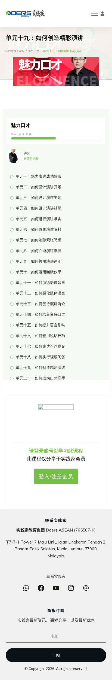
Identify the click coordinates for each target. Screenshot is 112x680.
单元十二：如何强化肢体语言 (40, 293)
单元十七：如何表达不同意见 (40, 346)
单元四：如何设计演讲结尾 (38, 208)
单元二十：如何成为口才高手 (40, 378)
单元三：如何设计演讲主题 (38, 197)
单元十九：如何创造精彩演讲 (40, 367)
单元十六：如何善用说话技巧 (40, 335)
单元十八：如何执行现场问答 (40, 356)
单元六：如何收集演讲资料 (38, 229)
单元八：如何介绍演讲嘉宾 (38, 250)
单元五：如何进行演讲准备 (38, 218)
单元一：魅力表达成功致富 (38, 176)
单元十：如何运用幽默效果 (38, 271)
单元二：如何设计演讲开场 (38, 186)
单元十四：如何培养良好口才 (40, 314)
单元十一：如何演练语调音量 (40, 282)
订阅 (56, 655)
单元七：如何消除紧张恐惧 (38, 240)
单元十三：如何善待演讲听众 (40, 303)
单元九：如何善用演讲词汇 (38, 261)
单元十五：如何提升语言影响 (40, 325)
